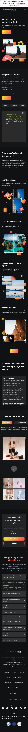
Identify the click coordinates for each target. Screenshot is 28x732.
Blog (8, 677)
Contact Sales (14, 693)
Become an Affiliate (14, 688)
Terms (14, 672)
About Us (8, 682)
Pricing (22, 672)
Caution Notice (18, 682)
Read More (14, 350)
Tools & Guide (17, 677)
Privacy (7, 672)
